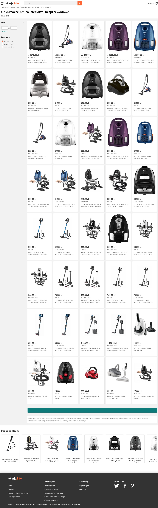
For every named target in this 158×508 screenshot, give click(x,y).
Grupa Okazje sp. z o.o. (25, 504)
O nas (10, 486)
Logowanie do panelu (51, 489)
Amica (48, 7)
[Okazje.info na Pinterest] (132, 486)
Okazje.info (5, 7)
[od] (4, 28)
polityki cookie (76, 504)
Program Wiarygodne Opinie (18, 493)
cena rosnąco (8, 44)
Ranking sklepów (14, 497)
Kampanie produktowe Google (54, 497)
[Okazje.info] (13, 3)
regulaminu (64, 504)
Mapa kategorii (84, 486)
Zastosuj (4, 31)
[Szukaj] (52, 2)
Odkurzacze (40, 7)
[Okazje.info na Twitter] (116, 486)
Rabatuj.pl (82, 489)
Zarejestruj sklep (49, 486)
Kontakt (11, 489)
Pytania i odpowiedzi (51, 500)
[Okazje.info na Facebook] (125, 486)
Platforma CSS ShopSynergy (53, 493)
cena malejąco (9, 47)
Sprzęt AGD (15, 7)
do (9, 28)
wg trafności (8, 41)
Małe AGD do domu (27, 7)
